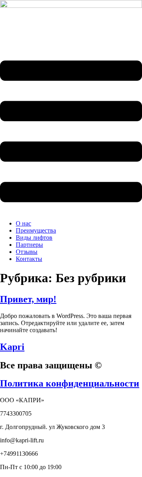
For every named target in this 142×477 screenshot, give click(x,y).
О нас (23, 223)
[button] (71, 132)
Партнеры (29, 244)
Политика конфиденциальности (69, 383)
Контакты (29, 258)
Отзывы (26, 251)
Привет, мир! (28, 299)
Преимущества (36, 230)
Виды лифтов (34, 237)
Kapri (12, 347)
